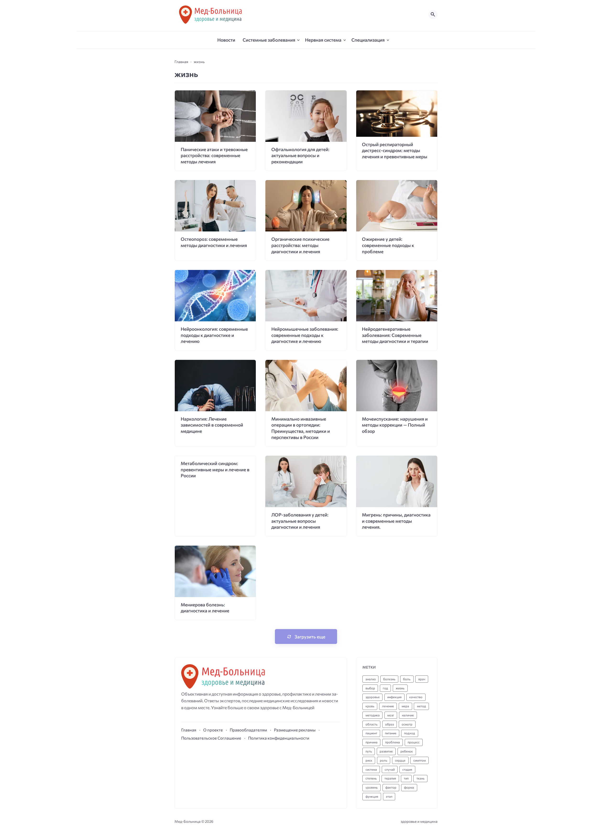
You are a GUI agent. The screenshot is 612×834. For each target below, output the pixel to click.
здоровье (373, 697)
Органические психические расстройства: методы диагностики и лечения (300, 245)
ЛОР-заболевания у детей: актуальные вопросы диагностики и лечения (299, 521)
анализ (371, 679)
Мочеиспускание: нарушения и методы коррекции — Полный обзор (395, 425)
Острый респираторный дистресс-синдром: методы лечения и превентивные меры (394, 150)
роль (383, 760)
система (371, 769)
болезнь (389, 679)
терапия (390, 778)
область (371, 724)
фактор (390, 787)
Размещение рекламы (295, 729)
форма (409, 787)
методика (373, 715)
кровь (370, 706)
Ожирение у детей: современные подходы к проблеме (388, 245)
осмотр (407, 724)
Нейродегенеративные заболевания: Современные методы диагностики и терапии (395, 335)
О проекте (213, 729)
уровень (372, 787)
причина (371, 742)
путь (369, 751)
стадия (407, 769)
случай (390, 769)
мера (405, 706)
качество (415, 697)
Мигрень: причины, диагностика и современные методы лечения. (396, 521)
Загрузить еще (310, 636)
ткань (420, 778)
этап (389, 796)
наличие (408, 715)
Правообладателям (248, 729)
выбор (370, 688)
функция (372, 796)
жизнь (400, 688)
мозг (390, 715)
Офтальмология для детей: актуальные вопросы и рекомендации (300, 155)
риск (369, 760)
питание (390, 733)
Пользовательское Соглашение (211, 737)
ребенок (406, 751)
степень (371, 778)
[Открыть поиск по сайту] (432, 14)
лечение (388, 706)
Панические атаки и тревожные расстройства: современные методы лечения (214, 155)
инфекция (394, 697)
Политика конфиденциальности (278, 737)
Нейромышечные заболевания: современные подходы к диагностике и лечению (304, 335)
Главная (188, 729)
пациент (371, 733)
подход (409, 733)
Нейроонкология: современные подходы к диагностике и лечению (214, 335)
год (385, 688)
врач (421, 679)
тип (406, 778)
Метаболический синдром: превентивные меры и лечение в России (215, 469)
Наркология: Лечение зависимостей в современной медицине (212, 425)
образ (389, 724)
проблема (392, 742)
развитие (386, 751)
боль (406, 679)
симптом (419, 760)
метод (421, 706)
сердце (400, 760)
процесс (414, 742)
